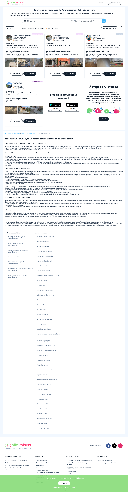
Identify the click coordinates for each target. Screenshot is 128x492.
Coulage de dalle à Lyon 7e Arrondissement (16, 238)
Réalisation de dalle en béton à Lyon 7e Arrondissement (20, 269)
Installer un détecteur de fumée (47, 380)
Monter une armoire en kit (45, 290)
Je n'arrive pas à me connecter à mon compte (17, 463)
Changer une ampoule (44, 384)
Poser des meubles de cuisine (46, 350)
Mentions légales (71, 471)
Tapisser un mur (42, 375)
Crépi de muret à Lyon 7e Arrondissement (16, 263)
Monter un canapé (43, 314)
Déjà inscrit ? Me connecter (64, 487)
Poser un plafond (42, 414)
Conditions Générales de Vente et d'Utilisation (79, 460)
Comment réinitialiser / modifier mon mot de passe (17, 468)
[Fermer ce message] (124, 479)
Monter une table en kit (44, 319)
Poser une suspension (44, 300)
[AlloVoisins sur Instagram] (120, 445)
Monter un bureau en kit (44, 370)
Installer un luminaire (43, 266)
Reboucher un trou (43, 242)
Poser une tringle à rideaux (45, 237)
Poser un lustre (41, 324)
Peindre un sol (41, 310)
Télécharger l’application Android (107, 463)
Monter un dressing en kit (45, 261)
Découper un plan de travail (45, 295)
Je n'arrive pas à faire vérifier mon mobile (16, 460)
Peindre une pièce (42, 399)
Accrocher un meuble (44, 360)
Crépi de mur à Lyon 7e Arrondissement (21, 257)
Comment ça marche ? (42, 463)
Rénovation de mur (31, 133)
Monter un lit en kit (43, 246)
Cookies (69, 473)
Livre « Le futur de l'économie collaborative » (48, 472)
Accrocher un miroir (43, 365)
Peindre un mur (41, 285)
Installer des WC (42, 409)
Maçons (23, 133)
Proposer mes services (42, 470)
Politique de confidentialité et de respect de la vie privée (79, 463)
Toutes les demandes (42, 468)
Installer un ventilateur (44, 329)
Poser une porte (42, 423)
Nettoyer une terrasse (44, 394)
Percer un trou (41, 305)
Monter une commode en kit (46, 346)
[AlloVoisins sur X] (114, 445)
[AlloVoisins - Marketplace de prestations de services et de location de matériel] (14, 4)
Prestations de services (13, 133)
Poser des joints (42, 280)
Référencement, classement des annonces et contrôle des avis (79, 468)
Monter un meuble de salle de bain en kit (49, 335)
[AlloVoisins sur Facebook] (108, 445)
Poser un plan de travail (44, 251)
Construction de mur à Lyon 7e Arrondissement (18, 251)
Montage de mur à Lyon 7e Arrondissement (16, 244)
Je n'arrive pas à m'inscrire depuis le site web (17, 465)
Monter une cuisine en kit (45, 256)
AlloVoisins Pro (40, 465)
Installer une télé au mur (44, 419)
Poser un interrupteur (43, 428)
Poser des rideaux (42, 389)
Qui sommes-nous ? (41, 460)
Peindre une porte (42, 355)
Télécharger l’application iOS (105, 460)
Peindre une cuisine (43, 404)
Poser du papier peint (44, 341)
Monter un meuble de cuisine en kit (48, 276)
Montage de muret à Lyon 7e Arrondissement (17, 276)
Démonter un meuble (44, 271)
